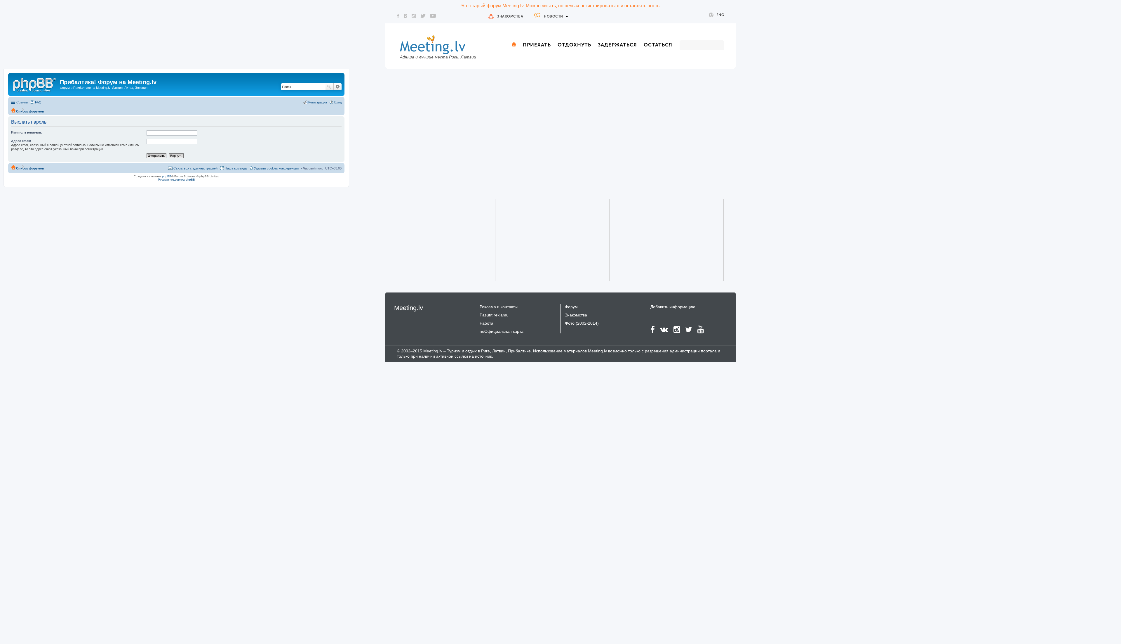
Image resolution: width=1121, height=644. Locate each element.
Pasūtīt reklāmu (494, 315)
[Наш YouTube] (433, 16)
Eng (720, 15)
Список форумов (30, 111)
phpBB (166, 176)
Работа (486, 323)
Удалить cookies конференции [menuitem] (276, 168)
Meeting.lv (408, 307)
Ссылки (22, 102)
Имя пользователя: (26, 132)
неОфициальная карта (501, 331)
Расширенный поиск (338, 86)
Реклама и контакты (499, 306)
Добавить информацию (672, 306)
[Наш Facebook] (398, 16)
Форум (571, 306)
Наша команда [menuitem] (236, 168)
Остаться (658, 45)
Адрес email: (21, 141)
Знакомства (510, 16)
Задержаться (617, 45)
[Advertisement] (438, 240)
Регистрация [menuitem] (317, 102)
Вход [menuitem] (338, 102)
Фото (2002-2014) (582, 323)
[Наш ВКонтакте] (405, 16)
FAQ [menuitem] (38, 102)
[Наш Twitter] (423, 16)
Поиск (329, 86)
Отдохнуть (574, 45)
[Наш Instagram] (414, 16)
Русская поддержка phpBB (176, 179)
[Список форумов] (35, 84)
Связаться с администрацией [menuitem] (195, 168)
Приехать (537, 45)
